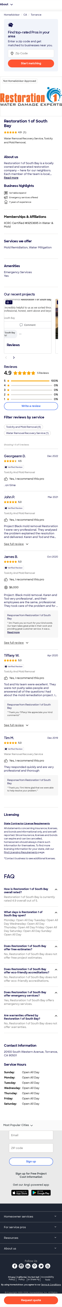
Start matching (31, 63)
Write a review (31, 406)
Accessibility (47, 1278)
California (21, 1278)
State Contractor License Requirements (27, 823)
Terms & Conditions (51, 1284)
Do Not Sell (34, 1278)
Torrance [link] (36, 14)
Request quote (31, 1300)
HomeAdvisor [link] (12, 14)
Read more (11, 178)
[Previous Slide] (6, 358)
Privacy (11, 1278)
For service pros (15, 1227)
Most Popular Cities (16, 1125)
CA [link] (25, 14)
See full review (14, 544)
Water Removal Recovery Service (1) (27, 433)
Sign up (31, 1161)
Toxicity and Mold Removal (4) (23, 426)
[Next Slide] (14, 358)
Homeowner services (18, 1216)
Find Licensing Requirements (21, 852)
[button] (27, 326)
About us (10, 1248)
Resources (11, 1238)
